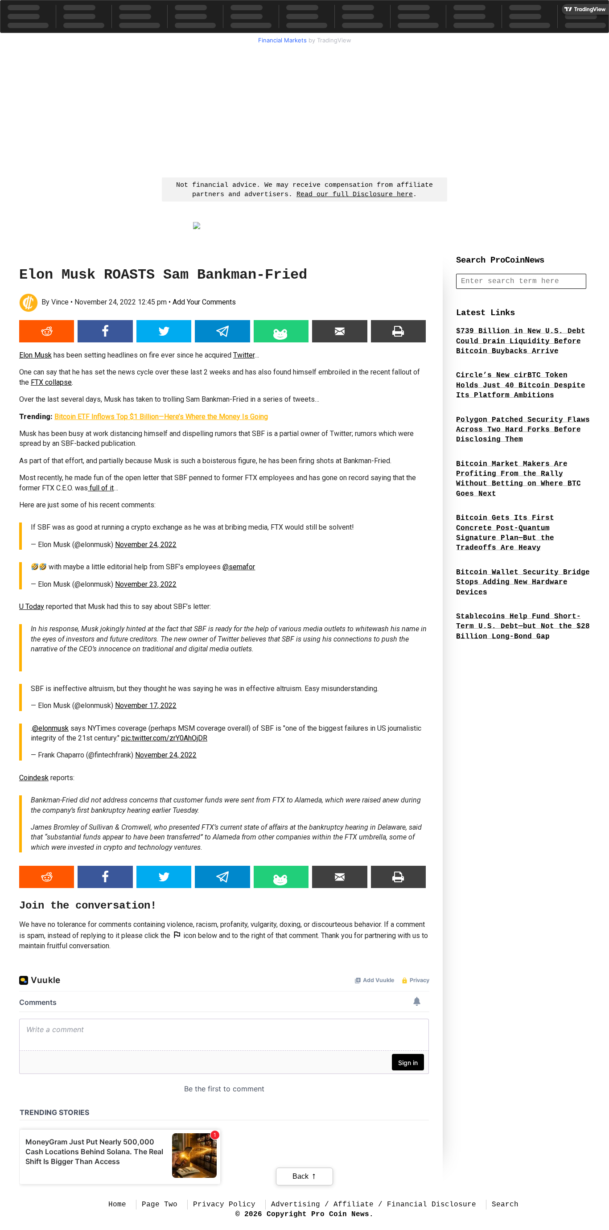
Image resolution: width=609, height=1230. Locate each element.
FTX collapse (51, 382)
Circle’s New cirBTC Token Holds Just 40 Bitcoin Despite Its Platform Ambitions (520, 385)
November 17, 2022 (146, 705)
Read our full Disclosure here (354, 194)
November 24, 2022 (146, 544)
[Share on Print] (398, 331)
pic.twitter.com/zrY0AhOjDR (164, 738)
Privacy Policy (224, 1205)
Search (505, 1205)
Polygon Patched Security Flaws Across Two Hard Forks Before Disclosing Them (523, 430)
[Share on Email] (339, 331)
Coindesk (34, 777)
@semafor (238, 567)
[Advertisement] (304, 109)
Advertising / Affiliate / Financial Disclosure (373, 1205)
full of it (101, 488)
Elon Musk (35, 355)
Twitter (244, 355)
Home (117, 1205)
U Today (31, 606)
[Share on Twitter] (163, 331)
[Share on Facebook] (105, 331)
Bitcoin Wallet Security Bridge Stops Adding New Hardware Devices (523, 582)
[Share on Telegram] (222, 331)
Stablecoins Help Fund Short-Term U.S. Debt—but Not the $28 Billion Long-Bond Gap (523, 627)
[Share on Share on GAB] (281, 331)
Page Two (159, 1205)
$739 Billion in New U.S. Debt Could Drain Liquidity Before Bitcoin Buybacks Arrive (520, 341)
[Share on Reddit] (46, 331)
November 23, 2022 (146, 584)
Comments (204, 302)
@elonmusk (50, 728)
